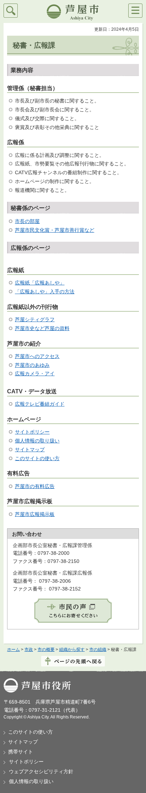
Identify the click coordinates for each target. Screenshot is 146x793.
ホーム (13, 649)
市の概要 (46, 649)
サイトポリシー (32, 432)
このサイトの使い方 (37, 458)
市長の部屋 (27, 221)
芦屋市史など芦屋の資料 (42, 328)
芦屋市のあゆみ (32, 365)
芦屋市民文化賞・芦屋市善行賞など (54, 230)
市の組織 (97, 649)
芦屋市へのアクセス (37, 356)
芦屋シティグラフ (35, 319)
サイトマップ (30, 449)
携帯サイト (20, 751)
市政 (28, 649)
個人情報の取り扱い (37, 441)
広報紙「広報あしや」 (39, 283)
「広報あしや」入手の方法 (44, 291)
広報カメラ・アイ (35, 373)
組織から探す (72, 649)
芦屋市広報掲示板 (35, 514)
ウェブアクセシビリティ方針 (41, 771)
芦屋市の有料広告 (35, 486)
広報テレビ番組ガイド (39, 404)
